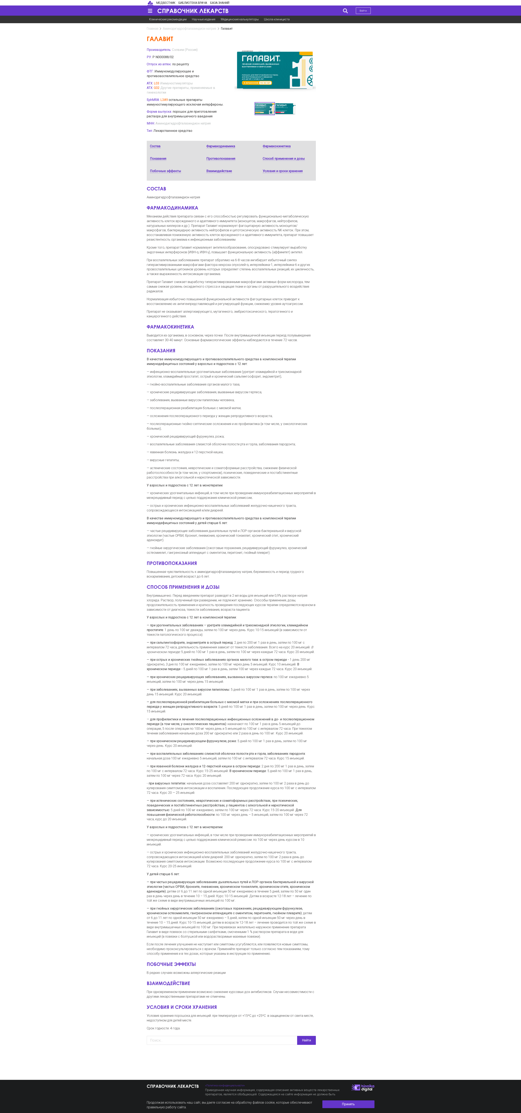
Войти (363, 10)
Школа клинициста (277, 19)
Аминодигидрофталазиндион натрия (189, 29)
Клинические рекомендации (168, 19)
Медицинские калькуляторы (240, 19)
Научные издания (203, 19)
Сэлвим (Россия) (185, 50)
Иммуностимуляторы (176, 83)
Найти (306, 1040)
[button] (312, 74)
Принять (348, 1104)
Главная (152, 29)
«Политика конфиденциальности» (225, 1085)
